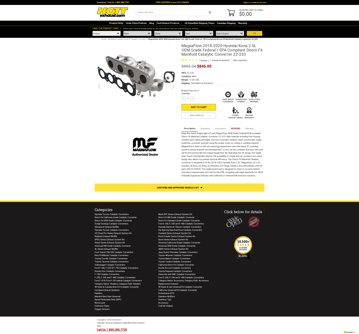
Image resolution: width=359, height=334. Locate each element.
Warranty (242, 23)
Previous (99, 86)
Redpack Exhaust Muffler (106, 236)
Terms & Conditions (113, 323)
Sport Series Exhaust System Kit (173, 239)
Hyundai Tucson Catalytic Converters (112, 214)
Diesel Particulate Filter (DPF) (108, 299)
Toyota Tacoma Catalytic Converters (112, 261)
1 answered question (219, 60)
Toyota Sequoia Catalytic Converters (175, 271)
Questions (205, 128)
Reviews (235, 128)
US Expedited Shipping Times (199, 23)
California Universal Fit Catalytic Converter (177, 290)
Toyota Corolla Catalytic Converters (111, 258)
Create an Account (258, 3)
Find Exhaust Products (168, 23)
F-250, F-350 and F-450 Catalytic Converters (115, 277)
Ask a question (240, 60)
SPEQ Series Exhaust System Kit (109, 239)
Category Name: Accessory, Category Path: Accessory (183, 280)
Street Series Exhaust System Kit (110, 242)
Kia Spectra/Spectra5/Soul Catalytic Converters (180, 230)
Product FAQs (116, 23)
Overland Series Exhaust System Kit (174, 233)
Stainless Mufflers (166, 296)
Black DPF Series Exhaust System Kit (175, 214)
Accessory (163, 303)
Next (173, 86)
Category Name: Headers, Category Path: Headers (118, 284)
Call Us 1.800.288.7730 (118, 2)
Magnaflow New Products (133, 323)
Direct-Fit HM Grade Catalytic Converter (176, 217)
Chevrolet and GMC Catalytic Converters (176, 274)
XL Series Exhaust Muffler (106, 249)
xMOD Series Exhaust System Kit (173, 249)
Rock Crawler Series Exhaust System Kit (176, 236)
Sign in (246, 3)
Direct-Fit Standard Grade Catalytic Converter (179, 220)
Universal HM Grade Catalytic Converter (113, 246)
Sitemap (100, 323)
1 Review (203, 60)
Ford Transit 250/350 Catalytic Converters (114, 252)
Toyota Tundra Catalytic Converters (174, 261)
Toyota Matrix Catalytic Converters (174, 258)
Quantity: (185, 93)
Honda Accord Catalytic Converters (174, 268)
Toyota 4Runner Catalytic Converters (175, 255)
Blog (151, 23)
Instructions (220, 128)
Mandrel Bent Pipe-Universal (107, 296)
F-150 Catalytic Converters (107, 274)
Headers (98, 293)
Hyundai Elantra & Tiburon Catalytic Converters (179, 227)
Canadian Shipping (226, 23)
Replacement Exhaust (168, 284)
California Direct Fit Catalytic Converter (176, 265)
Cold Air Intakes (165, 306)
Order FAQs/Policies (136, 23)
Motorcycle (100, 303)
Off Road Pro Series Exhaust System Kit (113, 233)
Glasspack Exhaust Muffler (107, 227)
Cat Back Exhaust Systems (107, 290)
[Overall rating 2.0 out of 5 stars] (189, 60)
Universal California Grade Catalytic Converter (179, 242)
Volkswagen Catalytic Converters (110, 265)
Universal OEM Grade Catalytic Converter (177, 246)
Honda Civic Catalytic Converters (110, 271)
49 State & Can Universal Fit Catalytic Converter (180, 287)
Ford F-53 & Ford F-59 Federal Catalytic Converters (118, 280)
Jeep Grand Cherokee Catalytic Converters (178, 252)
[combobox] (174, 12)
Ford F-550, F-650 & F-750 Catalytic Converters (116, 268)
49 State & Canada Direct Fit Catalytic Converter (117, 287)
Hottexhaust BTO (166, 293)
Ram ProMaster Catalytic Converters (111, 255)
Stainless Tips (164, 299)
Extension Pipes (102, 306)
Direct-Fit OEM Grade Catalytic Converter (113, 220)
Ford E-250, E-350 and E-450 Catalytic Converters (181, 223)
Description (189, 128)
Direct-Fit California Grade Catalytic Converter (116, 217)
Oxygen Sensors (102, 309)
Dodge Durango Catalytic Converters (111, 223)
